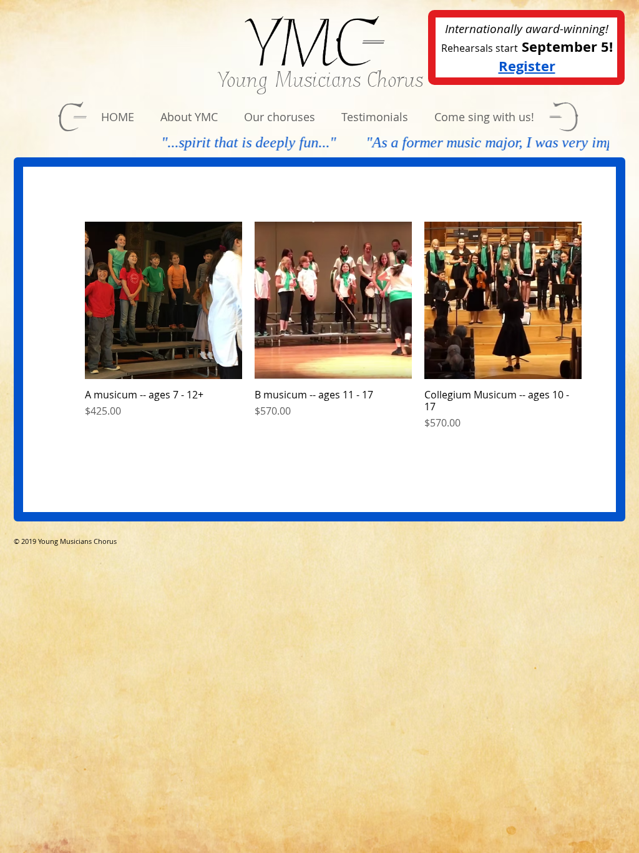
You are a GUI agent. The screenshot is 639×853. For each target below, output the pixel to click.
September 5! (567, 46)
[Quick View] (163, 300)
